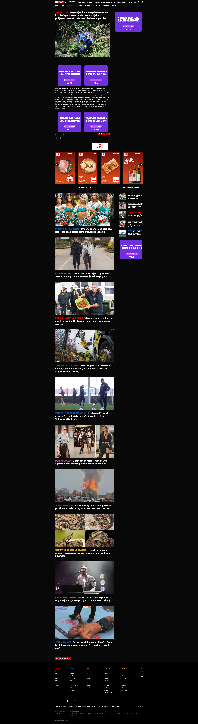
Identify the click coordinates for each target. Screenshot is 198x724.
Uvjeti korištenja (73, 706)
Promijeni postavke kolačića (108, 706)
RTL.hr (56, 713)
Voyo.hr (66, 713)
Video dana (124, 690)
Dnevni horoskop (125, 675)
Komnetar (124, 678)
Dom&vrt (106, 673)
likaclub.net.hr (73, 715)
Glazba (88, 675)
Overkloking (124, 680)
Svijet (63, 5)
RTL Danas (79, 5)
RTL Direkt (87, 5)
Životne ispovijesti (108, 692)
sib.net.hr (82, 713)
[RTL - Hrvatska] (134, 706)
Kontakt (99, 706)
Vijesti (56, 5)
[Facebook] (99, 134)
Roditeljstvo (106, 687)
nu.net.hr (136, 713)
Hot (83, 2)
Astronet (124, 671)
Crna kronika (70, 5)
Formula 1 (72, 690)
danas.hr (72, 134)
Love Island (89, 683)
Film (87, 673)
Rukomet (72, 673)
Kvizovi (123, 687)
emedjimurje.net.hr (74, 713)
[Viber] (107, 134)
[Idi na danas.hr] (61, 2)
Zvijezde (88, 671)
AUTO (108, 2)
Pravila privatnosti (91, 706)
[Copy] (109, 134)
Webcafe (97, 2)
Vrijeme (114, 5)
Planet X (124, 683)
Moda (105, 683)
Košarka (71, 680)
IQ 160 (113, 2)
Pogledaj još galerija (62, 658)
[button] (57, 164)
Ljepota (106, 678)
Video (141, 671)
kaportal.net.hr (89, 713)
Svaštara (124, 685)
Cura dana (124, 673)
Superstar (88, 685)
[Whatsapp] (104, 134)
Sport (79, 2)
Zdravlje (106, 690)
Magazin (89, 2)
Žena (103, 2)
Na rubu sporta (73, 678)
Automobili (106, 695)
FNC (71, 687)
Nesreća (58, 138)
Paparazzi (88, 678)
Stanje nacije (97, 5)
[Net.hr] (141, 706)
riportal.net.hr (107, 713)
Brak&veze (106, 671)
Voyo (88, 692)
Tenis (71, 683)
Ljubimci (106, 680)
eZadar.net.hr (129, 713)
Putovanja (106, 685)
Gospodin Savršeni (90, 687)
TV (87, 680)
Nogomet (72, 671)
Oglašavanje (64, 706)
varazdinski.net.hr (98, 713)
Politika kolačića (82, 706)
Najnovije (141, 673)
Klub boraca (72, 675)
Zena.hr (61, 713)
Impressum (57, 706)
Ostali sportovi (73, 685)
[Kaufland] (99, 146)
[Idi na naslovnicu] (71, 3)
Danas (57, 668)
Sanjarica (141, 676)
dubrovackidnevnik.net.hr (118, 713)
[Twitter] (102, 134)
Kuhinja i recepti (107, 675)
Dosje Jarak (106, 5)
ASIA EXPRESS (121, 2)
